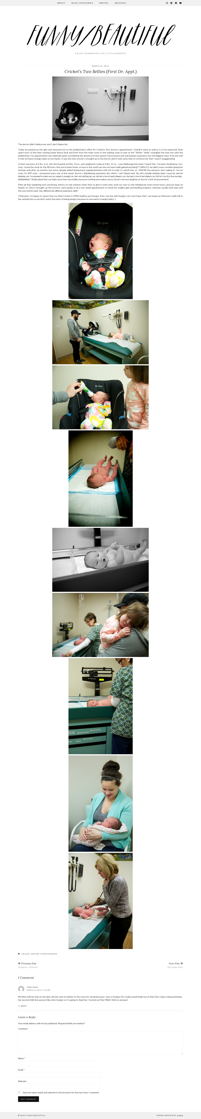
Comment (23, 1028)
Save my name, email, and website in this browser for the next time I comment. (61, 1092)
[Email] (180, 3)
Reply (24, 1006)
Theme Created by (170, 1115)
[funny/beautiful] (100, 30)
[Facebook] (176, 3)
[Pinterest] (171, 3)
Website (22, 1081)
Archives (120, 3)
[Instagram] (167, 3)
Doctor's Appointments (44, 954)
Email (21, 1069)
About (61, 3)
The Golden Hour (175, 965)
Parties (103, 3)
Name (21, 1058)
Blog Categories (82, 3)
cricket (26, 954)
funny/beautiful (36, 1115)
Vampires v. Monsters (28, 965)
